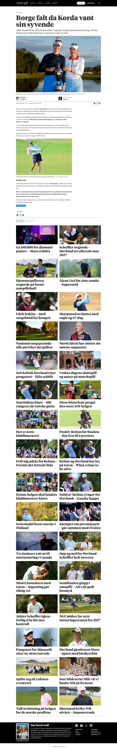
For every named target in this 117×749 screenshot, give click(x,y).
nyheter (19, 211)
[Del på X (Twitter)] (97, 103)
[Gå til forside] (22, 3)
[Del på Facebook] (94, 103)
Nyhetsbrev (81, 3)
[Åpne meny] (99, 3)
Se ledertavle (21, 206)
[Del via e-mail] (99, 103)
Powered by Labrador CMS (58, 746)
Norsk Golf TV (40, 3)
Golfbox (88, 3)
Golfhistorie (47, 3)
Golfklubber (32, 3)
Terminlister (55, 3)
